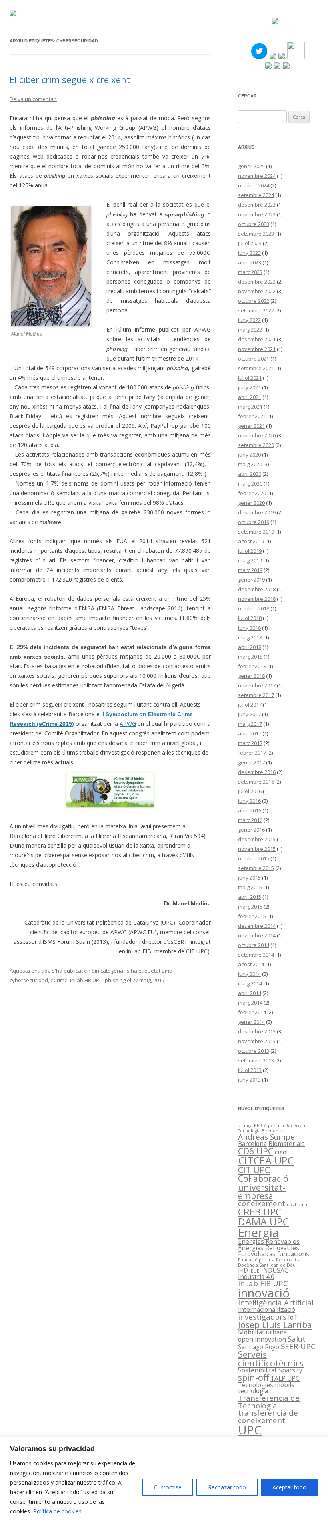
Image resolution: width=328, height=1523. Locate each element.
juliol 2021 (250, 377)
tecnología (253, 1390)
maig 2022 (250, 329)
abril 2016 (249, 810)
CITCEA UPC (266, 1160)
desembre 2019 (257, 512)
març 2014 (250, 1002)
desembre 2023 (257, 204)
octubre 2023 (253, 224)
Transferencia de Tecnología (269, 1401)
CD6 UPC (255, 1151)
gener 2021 (251, 425)
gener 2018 (251, 675)
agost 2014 (251, 964)
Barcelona (252, 1143)
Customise (168, 1487)
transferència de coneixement (268, 1416)
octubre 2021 (253, 358)
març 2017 (250, 743)
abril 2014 (249, 993)
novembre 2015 (257, 848)
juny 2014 (249, 973)
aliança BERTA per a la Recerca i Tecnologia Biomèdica (271, 1128)
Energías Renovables (268, 1247)
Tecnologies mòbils (266, 1384)
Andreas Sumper (268, 1137)
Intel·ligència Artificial (276, 1302)
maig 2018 (250, 637)
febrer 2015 (252, 916)
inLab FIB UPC (86, 980)
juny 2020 (249, 454)
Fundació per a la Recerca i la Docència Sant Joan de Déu (269, 1262)
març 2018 (250, 656)
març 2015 (250, 906)
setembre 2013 (256, 1060)
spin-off (253, 1377)
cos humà (297, 1204)
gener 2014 (251, 1021)
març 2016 (250, 820)
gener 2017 (251, 762)
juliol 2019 (250, 550)
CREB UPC (259, 1211)
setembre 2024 (256, 195)
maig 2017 (250, 723)
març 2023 (250, 272)
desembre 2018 (257, 589)
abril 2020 (249, 473)
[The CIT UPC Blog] (13, 14)
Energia (258, 1233)
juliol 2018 (250, 618)
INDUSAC (274, 1270)
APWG (128, 723)
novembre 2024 (257, 175)
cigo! (281, 1152)
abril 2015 (249, 897)
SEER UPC (298, 1346)
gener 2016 (251, 829)
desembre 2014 (257, 925)
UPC (250, 1430)
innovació (264, 1293)
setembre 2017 (256, 695)
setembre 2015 (256, 868)
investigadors (262, 1316)
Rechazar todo (227, 1487)
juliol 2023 (250, 243)
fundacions (293, 1253)
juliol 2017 (250, 704)
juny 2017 (249, 714)
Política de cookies (57, 1511)
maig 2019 (250, 560)
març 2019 (250, 570)
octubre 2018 (253, 608)
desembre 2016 (257, 772)
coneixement (261, 1203)
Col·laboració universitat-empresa (263, 1186)
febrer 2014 (252, 1012)
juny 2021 (249, 387)
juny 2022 (249, 320)
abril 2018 (249, 647)
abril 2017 (249, 733)
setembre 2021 (256, 368)
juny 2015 (249, 877)
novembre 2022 (257, 291)
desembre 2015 (257, 839)
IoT (293, 1317)
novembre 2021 (257, 349)
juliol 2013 (250, 1070)
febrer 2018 (252, 666)
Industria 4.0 (256, 1276)
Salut (297, 1339)
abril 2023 (249, 262)
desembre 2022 (257, 281)
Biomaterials (286, 1143)
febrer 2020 (252, 493)
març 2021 (250, 406)
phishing (115, 980)
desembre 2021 (257, 339)
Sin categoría (107, 970)
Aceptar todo (289, 1487)
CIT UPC (254, 1170)
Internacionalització (266, 1309)
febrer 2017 (252, 752)
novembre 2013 (257, 1041)
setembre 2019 (256, 531)
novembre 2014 (257, 935)
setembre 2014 (256, 954)
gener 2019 (251, 579)
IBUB (255, 1271)
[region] (164, 1480)
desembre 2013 (257, 1031)
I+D (243, 1270)
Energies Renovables (269, 1241)
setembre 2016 (256, 781)
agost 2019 (251, 541)
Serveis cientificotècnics (271, 1358)
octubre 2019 (253, 522)
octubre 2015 (253, 858)
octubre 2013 (253, 1050)
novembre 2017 (257, 685)
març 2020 (250, 483)
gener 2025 (251, 166)
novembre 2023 (257, 214)
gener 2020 (251, 502)
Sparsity (290, 1370)
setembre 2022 (256, 310)
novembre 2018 (257, 598)
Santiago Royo (258, 1346)
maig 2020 (250, 464)
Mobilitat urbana (262, 1332)
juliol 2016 (250, 791)
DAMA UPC (263, 1221)
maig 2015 (250, 887)
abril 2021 (249, 397)
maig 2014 (250, 983)
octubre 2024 (253, 185)
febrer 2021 (252, 416)
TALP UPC (285, 1378)
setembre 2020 (256, 445)
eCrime (59, 980)
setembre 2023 (256, 233)
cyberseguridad (29, 980)
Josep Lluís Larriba (275, 1324)
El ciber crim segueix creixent (70, 79)
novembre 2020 (257, 435)
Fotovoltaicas (257, 1253)
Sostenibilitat (257, 1370)
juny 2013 (249, 1079)
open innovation (262, 1339)
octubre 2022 (253, 300)
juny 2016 (249, 800)
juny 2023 (249, 252)
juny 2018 (249, 627)
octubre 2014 (253, 945)
